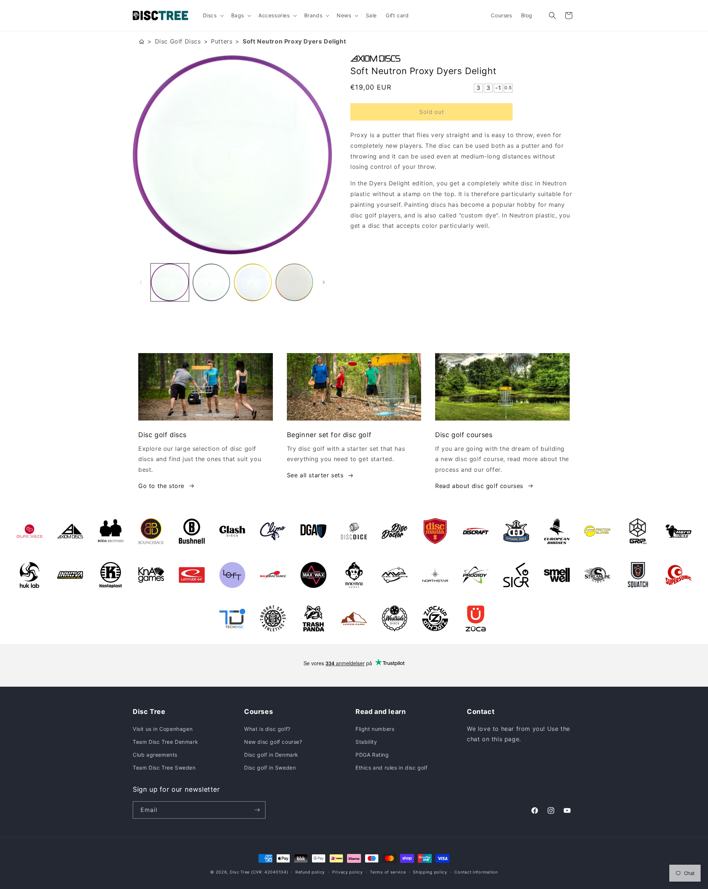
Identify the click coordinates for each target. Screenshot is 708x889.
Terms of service (388, 872)
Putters (221, 41)
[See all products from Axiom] (462, 58)
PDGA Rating (372, 755)
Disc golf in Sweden (270, 767)
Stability (366, 742)
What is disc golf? (267, 729)
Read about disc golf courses (479, 485)
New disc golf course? (273, 742)
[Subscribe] (257, 810)
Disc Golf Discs (178, 41)
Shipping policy (430, 872)
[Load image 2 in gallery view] (211, 282)
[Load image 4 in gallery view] (294, 282)
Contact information (475, 872)
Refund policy (310, 872)
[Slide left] (141, 282)
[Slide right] (324, 282)
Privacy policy (347, 872)
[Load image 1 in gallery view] (170, 282)
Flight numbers (374, 729)
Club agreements (155, 755)
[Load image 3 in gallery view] (253, 282)
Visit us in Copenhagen (162, 729)
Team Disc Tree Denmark (165, 742)
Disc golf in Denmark (271, 755)
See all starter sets (315, 475)
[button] (212, 15)
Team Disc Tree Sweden (164, 767)
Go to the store (161, 485)
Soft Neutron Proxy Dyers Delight (294, 41)
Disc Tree (240, 872)
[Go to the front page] (142, 41)
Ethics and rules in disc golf (391, 767)
